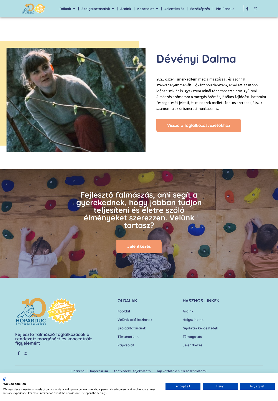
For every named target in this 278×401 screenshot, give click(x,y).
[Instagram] (255, 8)
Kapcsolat (145, 9)
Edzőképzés (200, 9)
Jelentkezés (174, 9)
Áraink (125, 9)
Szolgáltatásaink (95, 9)
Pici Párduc (225, 9)
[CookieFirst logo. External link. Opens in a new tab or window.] (5, 379)
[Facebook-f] (247, 8)
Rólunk (65, 9)
